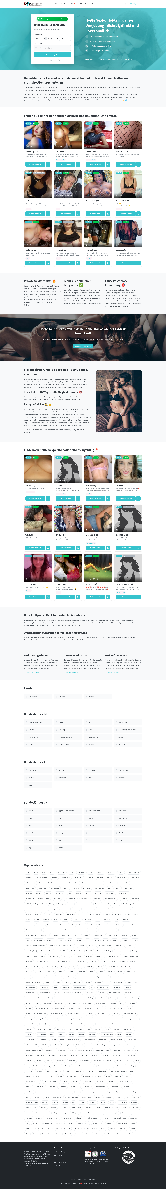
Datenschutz (82, 1179)
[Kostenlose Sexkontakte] (33, 4)
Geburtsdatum (38, 34)
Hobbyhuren (60, 1155)
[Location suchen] (125, 4)
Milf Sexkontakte (61, 1162)
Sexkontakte (53, 4)
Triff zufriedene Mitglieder (113, 672)
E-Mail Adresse (38, 43)
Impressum (91, 1179)
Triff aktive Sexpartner (71, 672)
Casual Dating (60, 1152)
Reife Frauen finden (62, 1159)
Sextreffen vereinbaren (83, 346)
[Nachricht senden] (78, 164)
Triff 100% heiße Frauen (31, 672)
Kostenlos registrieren (53, 55)
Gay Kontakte (60, 1166)
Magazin (73, 1179)
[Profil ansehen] (48, 164)
